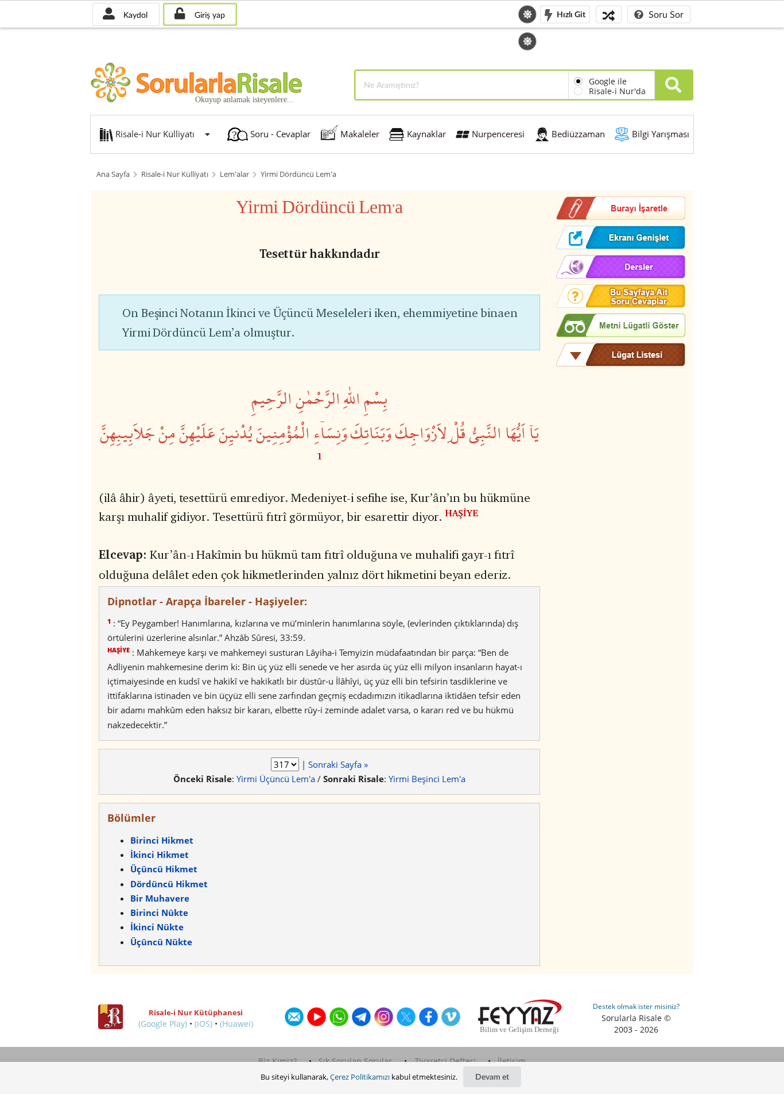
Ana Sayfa (113, 174)
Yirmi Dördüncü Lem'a (298, 174)
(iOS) (203, 1023)
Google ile (608, 81)
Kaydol (134, 15)
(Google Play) (162, 1023)
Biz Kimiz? (277, 1061)
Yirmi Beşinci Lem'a (427, 778)
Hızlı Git (570, 13)
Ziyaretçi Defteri (445, 1061)
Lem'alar (234, 174)
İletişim (512, 1061)
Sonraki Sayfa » (338, 764)
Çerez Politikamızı (360, 1077)
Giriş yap (208, 15)
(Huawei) (236, 1023)
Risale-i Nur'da (617, 91)
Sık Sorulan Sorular (355, 1061)
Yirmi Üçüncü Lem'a (275, 778)
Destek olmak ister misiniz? (636, 1006)
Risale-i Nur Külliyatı (174, 174)
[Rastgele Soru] (609, 14)
